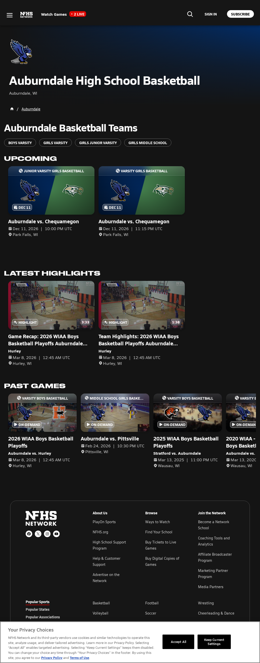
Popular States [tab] (38, 609)
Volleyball (100, 613)
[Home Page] (12, 109)
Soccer (150, 613)
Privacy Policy (51, 657)
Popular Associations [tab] (43, 617)
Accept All (178, 641)
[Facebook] (29, 534)
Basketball (101, 603)
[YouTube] (56, 534)
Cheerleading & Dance (216, 613)
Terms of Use (79, 657)
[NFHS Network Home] (26, 15)
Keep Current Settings (214, 641)
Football (152, 603)
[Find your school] (189, 14)
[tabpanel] (163, 613)
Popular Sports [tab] (38, 601)
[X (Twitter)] (38, 534)
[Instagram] (47, 534)
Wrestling (206, 603)
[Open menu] (9, 15)
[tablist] (51, 609)
